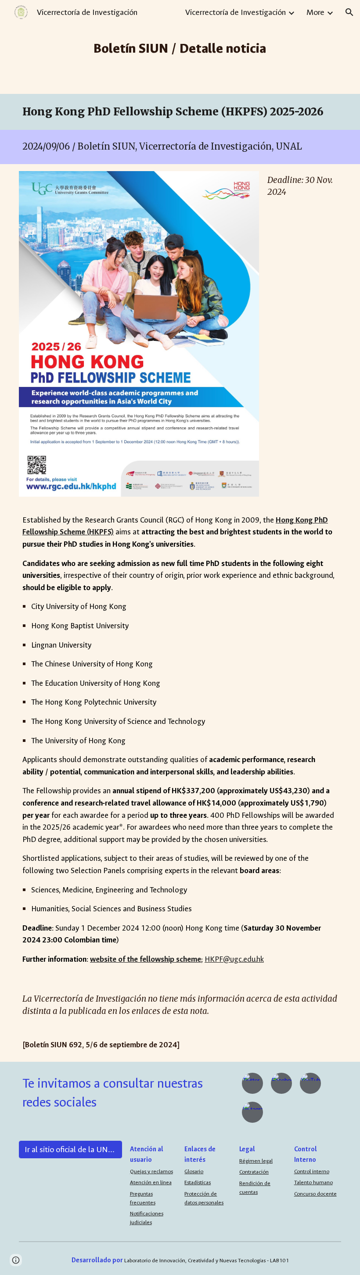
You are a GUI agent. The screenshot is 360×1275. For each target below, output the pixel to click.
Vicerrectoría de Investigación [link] (235, 12)
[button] (349, 12)
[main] (180, 47)
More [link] (315, 12)
